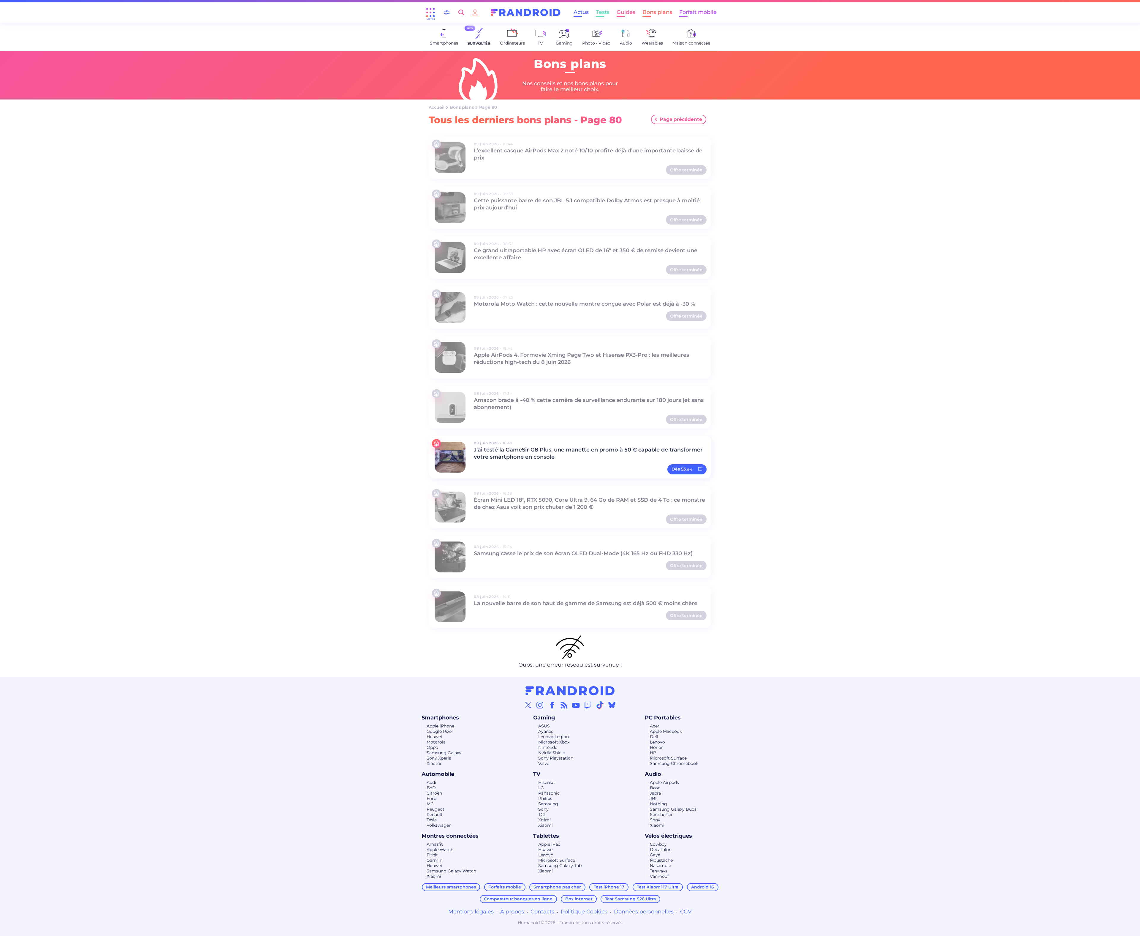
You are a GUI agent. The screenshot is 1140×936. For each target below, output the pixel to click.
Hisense (546, 782)
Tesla (432, 820)
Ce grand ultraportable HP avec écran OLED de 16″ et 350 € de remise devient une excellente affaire (585, 254)
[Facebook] (552, 705)
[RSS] (564, 705)
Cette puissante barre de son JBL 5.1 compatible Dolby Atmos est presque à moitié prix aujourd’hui (587, 204)
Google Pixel (440, 731)
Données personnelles (644, 911)
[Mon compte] (475, 12)
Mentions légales (471, 911)
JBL (654, 798)
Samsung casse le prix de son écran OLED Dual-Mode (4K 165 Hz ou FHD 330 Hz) (583, 553)
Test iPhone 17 (609, 887)
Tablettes (546, 836)
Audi (431, 782)
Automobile (438, 774)
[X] (528, 705)
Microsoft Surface (668, 758)
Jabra (655, 793)
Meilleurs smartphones (451, 887)
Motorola (436, 742)
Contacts (542, 911)
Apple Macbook (666, 731)
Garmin (434, 860)
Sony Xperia (439, 758)
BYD (431, 787)
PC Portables (663, 717)
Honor (656, 747)
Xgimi (544, 820)
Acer (654, 726)
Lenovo (657, 742)
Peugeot (435, 809)
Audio (653, 774)
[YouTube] (576, 705)
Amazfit (435, 844)
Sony (543, 809)
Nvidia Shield (551, 752)
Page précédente (681, 119)
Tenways (658, 871)
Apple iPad (549, 844)
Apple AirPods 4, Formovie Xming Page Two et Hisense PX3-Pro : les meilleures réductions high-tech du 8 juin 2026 (581, 358)
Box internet (579, 899)
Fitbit (432, 855)
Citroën (434, 793)
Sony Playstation (555, 758)
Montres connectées (450, 836)
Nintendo (548, 747)
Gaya (655, 855)
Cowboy (658, 844)
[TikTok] (600, 705)
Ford (431, 798)
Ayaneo (546, 731)
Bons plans (657, 12)
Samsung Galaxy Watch (451, 871)
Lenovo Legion (553, 736)
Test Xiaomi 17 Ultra (658, 887)
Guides (626, 12)
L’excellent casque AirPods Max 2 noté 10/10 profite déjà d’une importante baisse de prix (588, 154)
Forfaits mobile (504, 887)
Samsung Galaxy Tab (560, 865)
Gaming (544, 717)
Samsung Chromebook (674, 763)
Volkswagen (439, 825)
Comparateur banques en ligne (518, 899)
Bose (655, 787)
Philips (545, 798)
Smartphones (440, 717)
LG (541, 787)
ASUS (544, 726)
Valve (543, 763)
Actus (581, 12)
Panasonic (549, 793)
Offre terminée (686, 170)
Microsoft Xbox (553, 742)
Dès (682, 469)
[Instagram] (540, 705)
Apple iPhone (440, 726)
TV (536, 774)
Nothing (658, 803)
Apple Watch (440, 849)
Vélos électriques (668, 836)
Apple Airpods (664, 782)
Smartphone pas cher (557, 887)
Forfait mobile (698, 12)
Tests (602, 12)
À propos (512, 911)
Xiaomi (434, 763)
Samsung (548, 803)
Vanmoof (659, 876)
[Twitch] (588, 705)
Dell (654, 736)
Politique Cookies (584, 911)
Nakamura (660, 865)
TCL (542, 814)
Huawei (434, 736)
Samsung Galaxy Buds (673, 809)
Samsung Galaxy (444, 752)
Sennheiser (661, 814)
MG (430, 803)
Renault (435, 814)
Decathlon (661, 849)
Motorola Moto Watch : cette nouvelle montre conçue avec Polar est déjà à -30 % (584, 304)
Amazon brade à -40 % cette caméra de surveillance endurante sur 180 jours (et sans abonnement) (589, 404)
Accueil (436, 107)
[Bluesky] (612, 705)
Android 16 (702, 887)
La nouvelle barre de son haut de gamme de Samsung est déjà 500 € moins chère (585, 603)
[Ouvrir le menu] (430, 12)
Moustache (661, 860)
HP (653, 752)
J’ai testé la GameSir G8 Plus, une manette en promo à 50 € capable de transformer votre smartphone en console (588, 453)
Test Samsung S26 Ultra (630, 899)
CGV (686, 911)
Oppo (432, 747)
